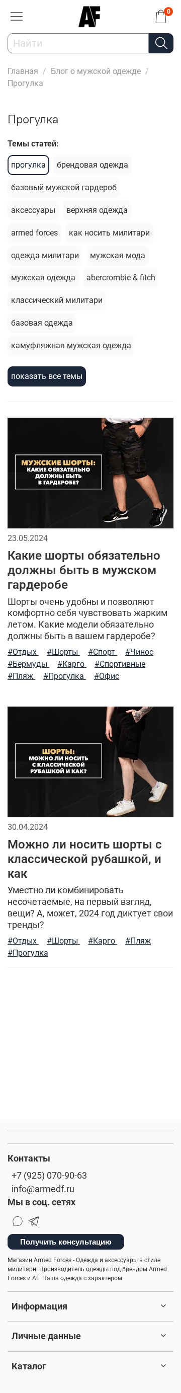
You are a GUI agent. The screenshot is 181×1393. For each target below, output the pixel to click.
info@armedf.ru (43, 1189)
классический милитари (57, 300)
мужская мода (117, 255)
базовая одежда (42, 323)
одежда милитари (45, 255)
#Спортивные (120, 664)
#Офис (106, 676)
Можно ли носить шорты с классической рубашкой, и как (85, 859)
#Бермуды (28, 664)
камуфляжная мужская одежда (71, 345)
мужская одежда (43, 277)
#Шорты (63, 652)
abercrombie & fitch (120, 277)
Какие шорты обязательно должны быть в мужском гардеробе (84, 570)
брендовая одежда (92, 165)
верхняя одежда (97, 210)
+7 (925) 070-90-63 (49, 1176)
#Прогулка (64, 676)
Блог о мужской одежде (96, 71)
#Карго (71, 664)
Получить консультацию (66, 1241)
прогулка (28, 165)
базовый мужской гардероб (64, 187)
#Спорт (102, 652)
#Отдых (23, 652)
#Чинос (139, 652)
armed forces (34, 233)
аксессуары (33, 210)
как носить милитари (109, 233)
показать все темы (46, 376)
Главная (23, 71)
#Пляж (21, 676)
